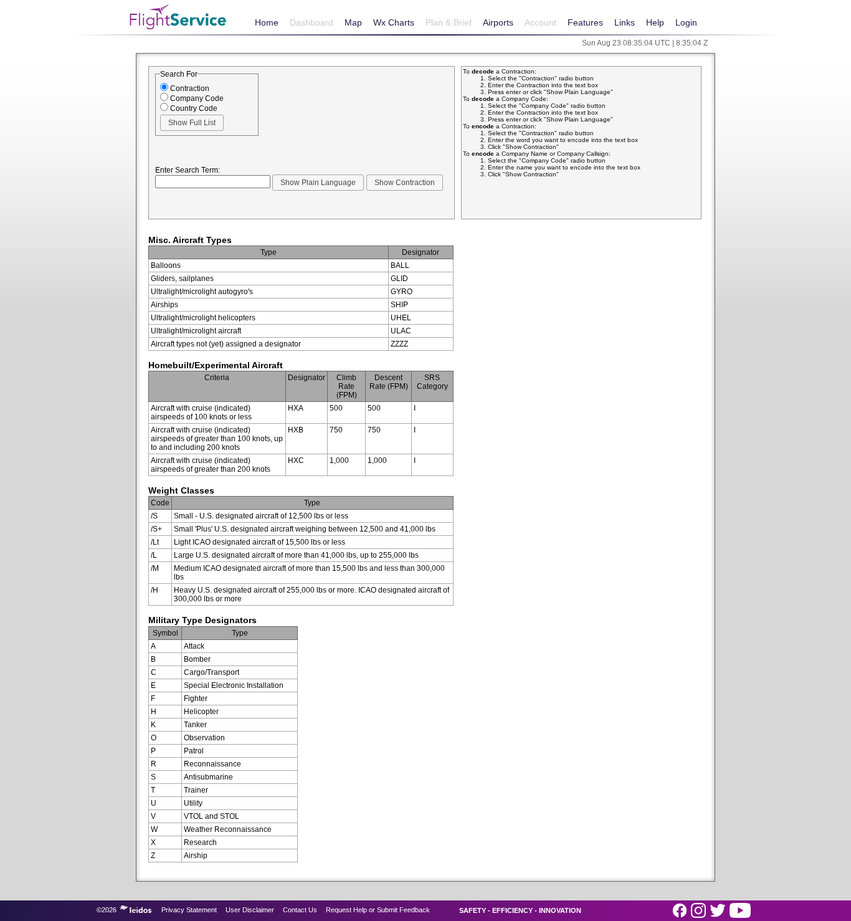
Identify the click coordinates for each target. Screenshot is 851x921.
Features (585, 22)
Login (686, 22)
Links (624, 22)
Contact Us (300, 910)
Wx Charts (393, 22)
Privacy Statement (189, 910)
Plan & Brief (449, 22)
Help (655, 22)
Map (353, 22)
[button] (192, 123)
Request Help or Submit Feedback (378, 910)
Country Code (192, 108)
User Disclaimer (250, 910)
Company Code (196, 98)
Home (266, 22)
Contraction (188, 88)
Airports (498, 22)
